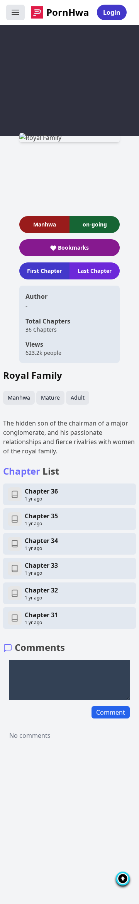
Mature (50, 397)
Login (111, 12)
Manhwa (19, 397)
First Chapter (44, 270)
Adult (78, 397)
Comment (110, 712)
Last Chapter (95, 270)
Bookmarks (73, 247)
